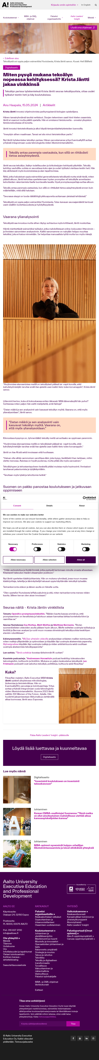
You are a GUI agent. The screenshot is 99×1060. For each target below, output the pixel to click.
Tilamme (7, 943)
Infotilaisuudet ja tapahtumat (17, 951)
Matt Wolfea (43, 625)
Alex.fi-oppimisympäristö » (80, 936)
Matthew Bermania (63, 625)
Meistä (6, 941)
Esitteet (39, 990)
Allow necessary (18, 560)
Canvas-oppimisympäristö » (81, 939)
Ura (5, 949)
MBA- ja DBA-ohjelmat (46, 982)
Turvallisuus (41, 965)
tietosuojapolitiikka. (47, 1017)
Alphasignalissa (10, 644)
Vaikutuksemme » (77, 911)
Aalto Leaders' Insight (77, 17)
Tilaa (73, 1024)
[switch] (37, 549)
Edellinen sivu (12, 58)
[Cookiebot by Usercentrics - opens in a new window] (84, 498)
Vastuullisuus (41, 974)
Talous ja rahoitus (43, 955)
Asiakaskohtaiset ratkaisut (48, 917)
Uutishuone (9, 946)
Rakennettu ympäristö (46, 949)
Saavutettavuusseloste (14, 965)
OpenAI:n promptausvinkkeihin (28, 614)
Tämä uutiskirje (23, 652)
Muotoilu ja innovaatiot (46, 941)
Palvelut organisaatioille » (45, 912)
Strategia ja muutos (45, 952)
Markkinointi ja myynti (46, 939)
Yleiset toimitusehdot (13, 954)
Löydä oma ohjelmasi (81, 27)
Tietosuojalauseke (24, 1042)
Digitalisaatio (49, 757)
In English (85, 5)
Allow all (81, 560)
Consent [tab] (17, 506)
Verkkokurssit (42, 984)
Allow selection (49, 560)
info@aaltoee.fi (10, 933)
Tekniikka (39, 957)
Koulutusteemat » (45, 930)
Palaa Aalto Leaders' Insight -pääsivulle (49, 735)
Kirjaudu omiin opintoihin (63, 5)
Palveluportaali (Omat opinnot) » (79, 932)
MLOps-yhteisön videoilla (35, 639)
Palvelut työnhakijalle (45, 976)
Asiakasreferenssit (76, 914)
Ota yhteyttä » (11, 938)
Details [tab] (49, 506)
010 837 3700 (15, 930)
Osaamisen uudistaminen (47, 925)
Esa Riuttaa (30, 625)
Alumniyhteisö (74, 922)
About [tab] (82, 506)
